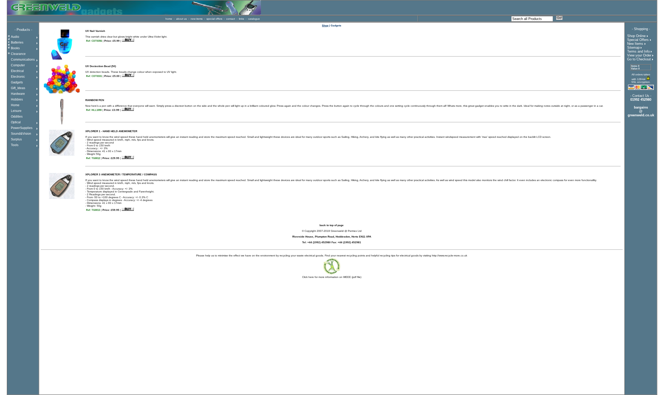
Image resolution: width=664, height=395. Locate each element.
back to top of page (332, 225)
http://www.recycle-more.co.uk (449, 255)
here (311, 277)
